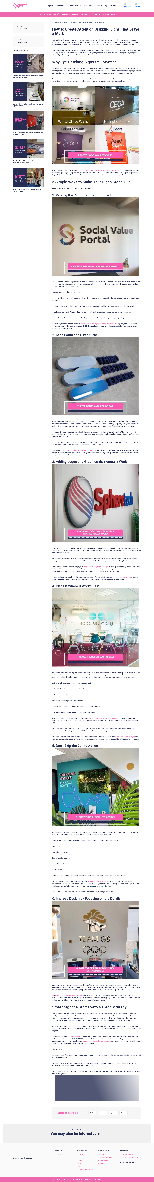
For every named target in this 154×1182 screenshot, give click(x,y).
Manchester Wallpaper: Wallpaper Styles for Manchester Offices (28, 76)
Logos (40, 5)
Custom (99, 5)
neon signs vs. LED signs (124, 577)
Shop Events (73, 5)
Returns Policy (103, 1160)
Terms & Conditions (105, 1157)
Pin (114, 1113)
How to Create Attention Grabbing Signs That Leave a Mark (87, 23)
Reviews (79, 1164)
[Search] (118, 5)
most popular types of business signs (95, 1041)
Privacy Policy (102, 1154)
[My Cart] (138, 5)
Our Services (87, 5)
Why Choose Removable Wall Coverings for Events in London (28, 133)
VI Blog (66, 23)
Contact (79, 1160)
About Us (80, 1154)
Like (104, 1113)
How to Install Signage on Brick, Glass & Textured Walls (27, 190)
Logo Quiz (50, 5)
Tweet (93, 1113)
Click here (64, 14)
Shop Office (60, 5)
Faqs (78, 1167)
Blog (105, 5)
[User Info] (127, 5)
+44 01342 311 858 (126, 1154)
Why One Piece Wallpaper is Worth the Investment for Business (26, 162)
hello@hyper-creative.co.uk (129, 1157)
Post (124, 1113)
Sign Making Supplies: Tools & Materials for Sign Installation (28, 105)
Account (101, 1164)
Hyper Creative (56, 23)
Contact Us (112, 5)
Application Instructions (85, 1170)
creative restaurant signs (126, 737)
